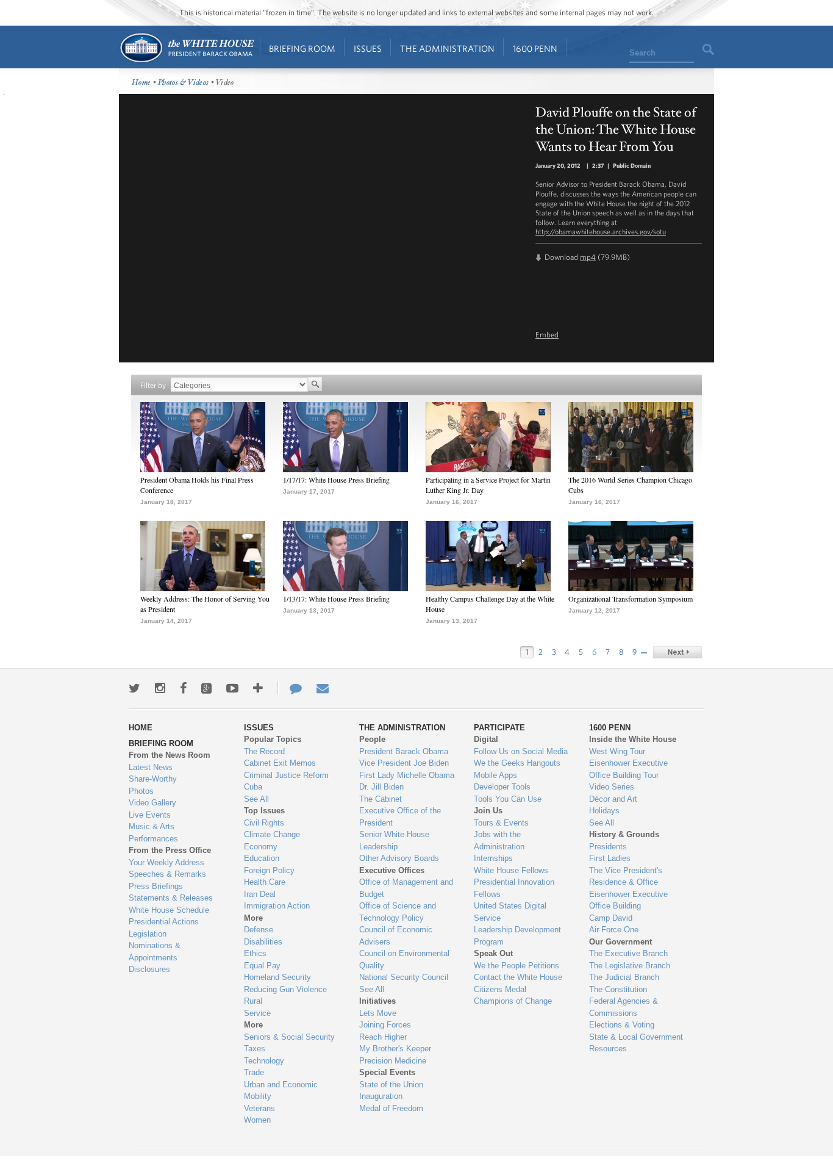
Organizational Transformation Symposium (630, 598)
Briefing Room (302, 48)
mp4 (588, 257)
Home (186, 48)
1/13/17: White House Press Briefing (336, 598)
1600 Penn (535, 48)
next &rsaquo (677, 652)
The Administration (447, 48)
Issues (368, 48)
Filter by (153, 385)
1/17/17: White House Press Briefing (336, 479)
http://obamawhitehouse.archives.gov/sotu (600, 231)
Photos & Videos (183, 82)
